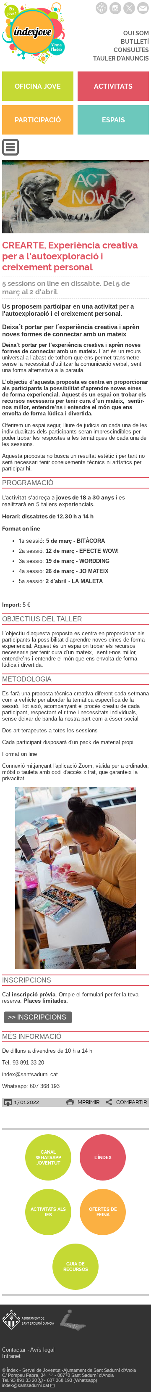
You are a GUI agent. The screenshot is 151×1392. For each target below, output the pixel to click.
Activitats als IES (48, 1212)
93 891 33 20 (23, 1380)
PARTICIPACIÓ (38, 120)
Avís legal (42, 1350)
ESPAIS (113, 120)
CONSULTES (131, 50)
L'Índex (103, 1157)
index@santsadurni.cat (25, 1385)
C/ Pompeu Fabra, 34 (24, 1375)
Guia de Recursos (75, 1266)
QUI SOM (136, 33)
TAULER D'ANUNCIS (121, 58)
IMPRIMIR (87, 1102)
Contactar (14, 1350)
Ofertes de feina (103, 1212)
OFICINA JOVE (38, 86)
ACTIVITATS (113, 86)
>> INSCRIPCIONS (38, 1017)
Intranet (11, 1356)
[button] (10, 154)
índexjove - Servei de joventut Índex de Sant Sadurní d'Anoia (33, 35)
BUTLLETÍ (135, 41)
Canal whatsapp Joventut (48, 1157)
